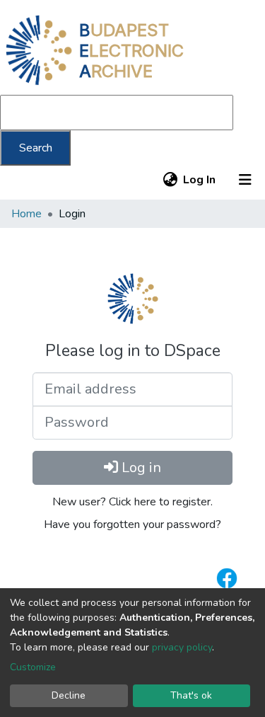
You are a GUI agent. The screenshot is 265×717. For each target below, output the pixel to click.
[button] (170, 179)
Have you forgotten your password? (132, 524)
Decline (69, 695)
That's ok (191, 695)
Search (35, 148)
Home (26, 214)
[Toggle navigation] (245, 180)
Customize (33, 667)
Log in (139, 467)
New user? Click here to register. (132, 502)
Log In (200, 180)
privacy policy (182, 647)
